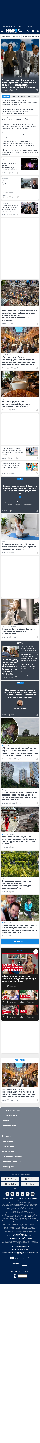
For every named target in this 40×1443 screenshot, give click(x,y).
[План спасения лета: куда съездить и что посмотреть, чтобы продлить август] (32, 467)
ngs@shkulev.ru (28, 1216)
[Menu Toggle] (2, 31)
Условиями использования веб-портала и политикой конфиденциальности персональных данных (20, 1237)
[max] (22, 1194)
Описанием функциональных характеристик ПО (20, 1235)
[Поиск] (28, 31)
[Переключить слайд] (35, 951)
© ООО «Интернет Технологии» (20, 1271)
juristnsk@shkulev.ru (22, 1219)
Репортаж (20, 1060)
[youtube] (33, 1194)
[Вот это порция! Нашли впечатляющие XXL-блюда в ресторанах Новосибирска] (20, 384)
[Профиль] (37, 31)
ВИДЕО (20, 950)
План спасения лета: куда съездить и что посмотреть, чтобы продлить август (11, 465)
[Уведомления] (33, 31)
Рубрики (5, 1121)
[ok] (17, 1194)
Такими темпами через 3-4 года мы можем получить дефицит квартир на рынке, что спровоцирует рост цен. (20, 489)
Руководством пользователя (20, 1234)
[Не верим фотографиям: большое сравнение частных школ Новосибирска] (20, 612)
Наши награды (7, 1141)
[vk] (12, 1194)
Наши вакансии (8, 1146)
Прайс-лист (6, 1131)
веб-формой (34, 1221)
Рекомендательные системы (20, 1249)
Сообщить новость (9, 1115)
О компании (6, 1136)
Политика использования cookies (20, 1246)
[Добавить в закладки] (37, 90)
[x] (28, 1194)
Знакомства (28, 26)
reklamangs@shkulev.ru (29, 1226)
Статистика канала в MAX (12, 1162)
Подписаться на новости (12, 1110)
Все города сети (8, 1167)
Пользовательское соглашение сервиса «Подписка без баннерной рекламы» (20, 1253)
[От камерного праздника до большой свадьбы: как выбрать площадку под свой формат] (29, 208)
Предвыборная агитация (12, 1156)
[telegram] (7, 1194)
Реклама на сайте (9, 1126)
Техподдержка (8, 1151)
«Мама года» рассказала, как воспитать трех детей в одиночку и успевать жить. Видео (19, 978)
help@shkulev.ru (15, 1221)
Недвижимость (6, 26)
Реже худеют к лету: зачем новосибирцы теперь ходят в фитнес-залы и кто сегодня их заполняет (12, 451)
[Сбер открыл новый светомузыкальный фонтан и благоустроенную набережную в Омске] (29, 164)
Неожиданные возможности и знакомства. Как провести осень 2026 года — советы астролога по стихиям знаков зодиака (20, 693)
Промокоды (18, 26)
